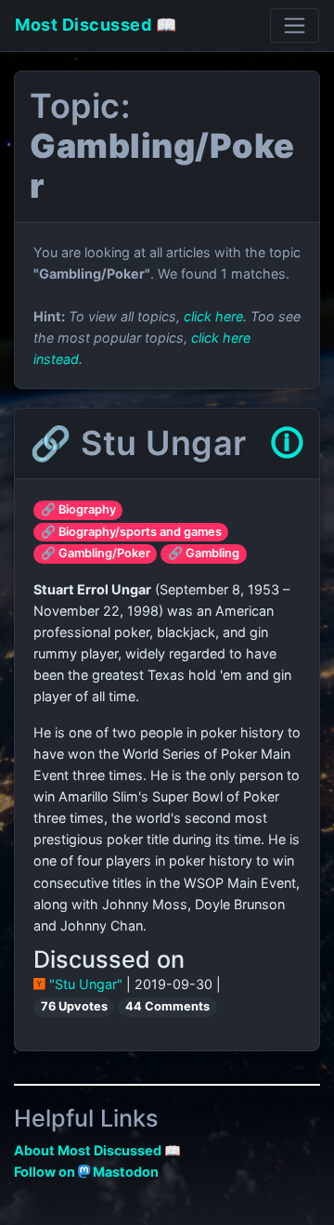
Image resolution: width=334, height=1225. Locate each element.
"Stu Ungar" (85, 984)
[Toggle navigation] (294, 25)
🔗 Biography (78, 509)
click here (213, 316)
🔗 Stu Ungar (138, 443)
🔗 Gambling (203, 553)
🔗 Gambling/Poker (95, 553)
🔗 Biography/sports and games (131, 532)
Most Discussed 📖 (95, 24)
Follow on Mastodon (86, 1171)
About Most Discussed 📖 (97, 1150)
